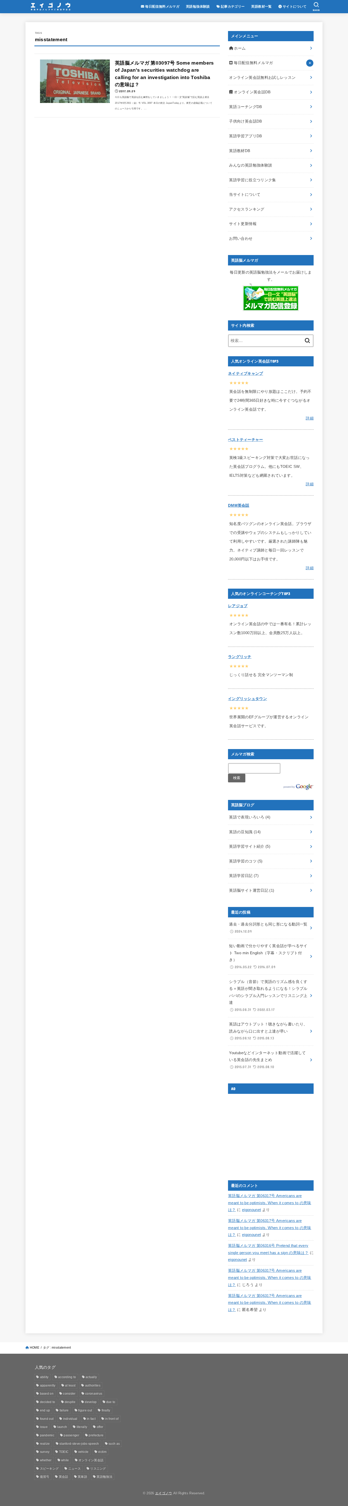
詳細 (310, 418)
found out (47, 1419)
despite (70, 1402)
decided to (47, 1402)
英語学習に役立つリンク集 (252, 180)
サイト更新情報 (243, 224)
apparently (48, 1385)
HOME (34, 1347)
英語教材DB (239, 151)
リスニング (98, 1468)
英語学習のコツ (245, 861)
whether (46, 1460)
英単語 (82, 1477)
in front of (111, 1419)
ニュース (74, 1468)
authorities (92, 1385)
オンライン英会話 (90, 1460)
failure (64, 1410)
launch (62, 1427)
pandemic (47, 1435)
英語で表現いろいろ (249, 817)
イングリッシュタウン (247, 699)
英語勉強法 (104, 1477)
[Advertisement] (271, 1133)
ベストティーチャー (245, 440)
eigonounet (251, 1210)
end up (45, 1410)
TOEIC (64, 1452)
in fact (91, 1419)
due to (110, 1402)
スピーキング (49, 1468)
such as (114, 1443)
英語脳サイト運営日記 (251, 890)
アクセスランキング (246, 209)
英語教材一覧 (261, 6)
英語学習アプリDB (245, 136)
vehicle (83, 1452)
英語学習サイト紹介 (249, 846)
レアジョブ (238, 606)
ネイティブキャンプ (245, 373)
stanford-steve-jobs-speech (79, 1443)
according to (67, 1377)
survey (45, 1452)
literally (82, 1427)
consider (69, 1393)
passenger (71, 1435)
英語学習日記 (244, 876)
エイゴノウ (163, 1493)
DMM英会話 (238, 505)
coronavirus (93, 1393)
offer (100, 1427)
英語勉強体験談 (198, 6)
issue (44, 1427)
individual (70, 1419)
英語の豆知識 (245, 832)
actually (91, 1377)
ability (44, 1377)
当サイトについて (244, 194)
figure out (85, 1410)
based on (46, 1393)
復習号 (44, 1477)
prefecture (96, 1435)
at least (70, 1385)
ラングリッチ (239, 657)
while (65, 1460)
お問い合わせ (240, 238)
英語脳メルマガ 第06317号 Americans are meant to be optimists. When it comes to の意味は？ (269, 1203)
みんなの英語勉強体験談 (250, 165)
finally (106, 1410)
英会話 (63, 1477)
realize (45, 1443)
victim (102, 1452)
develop (91, 1402)
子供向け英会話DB (245, 121)
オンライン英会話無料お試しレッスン (262, 78)
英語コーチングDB (245, 107)
